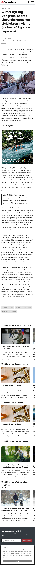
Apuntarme (27, 541)
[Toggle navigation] (32, 2)
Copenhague (28, 240)
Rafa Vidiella (7, 38)
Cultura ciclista (5, 8)
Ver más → (27, 325)
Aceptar (17, 561)
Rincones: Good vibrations (11, 385)
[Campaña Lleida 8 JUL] (17, 147)
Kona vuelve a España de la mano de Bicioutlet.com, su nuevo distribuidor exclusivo (15, 467)
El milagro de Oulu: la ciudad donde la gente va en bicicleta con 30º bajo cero (15, 510)
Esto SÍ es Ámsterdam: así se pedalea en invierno (15, 348)
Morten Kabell (14, 237)
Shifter (27, 242)
